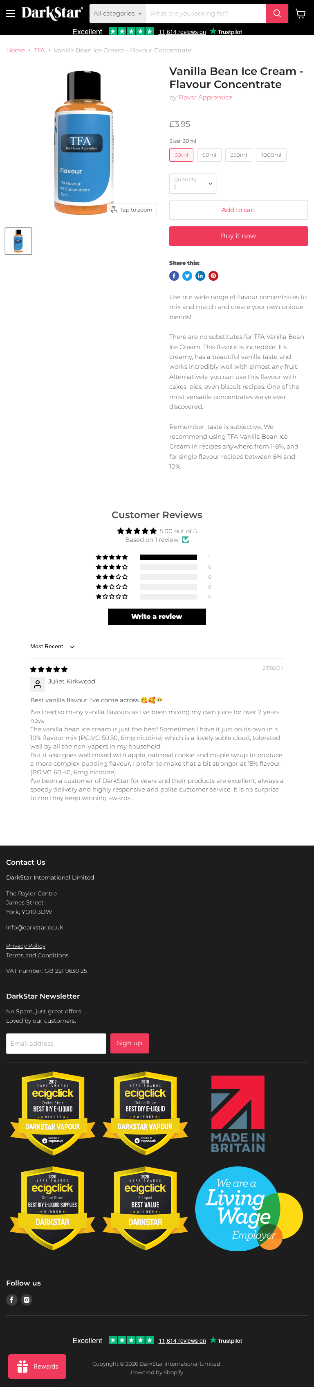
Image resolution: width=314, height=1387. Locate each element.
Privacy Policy (25, 945)
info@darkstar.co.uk (34, 927)
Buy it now (238, 236)
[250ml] (239, 163)
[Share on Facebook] (174, 276)
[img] (48, 669)
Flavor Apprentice (205, 97)
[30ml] (182, 163)
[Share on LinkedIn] (200, 276)
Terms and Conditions (37, 955)
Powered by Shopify (157, 1372)
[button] (112, 557)
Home (15, 50)
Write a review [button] (156, 616)
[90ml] (210, 163)
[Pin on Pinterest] (213, 276)
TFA (39, 50)
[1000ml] (272, 163)
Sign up (129, 1043)
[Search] (277, 13)
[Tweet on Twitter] (187, 276)
